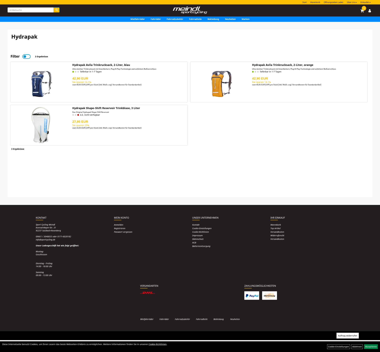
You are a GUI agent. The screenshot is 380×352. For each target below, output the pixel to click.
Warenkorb (315, 2)
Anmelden (118, 224)
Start (304, 2)
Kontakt (196, 224)
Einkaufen (364, 2)
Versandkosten (277, 231)
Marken (246, 19)
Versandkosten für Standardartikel (127, 84)
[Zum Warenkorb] (362, 11)
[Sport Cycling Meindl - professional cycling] (190, 10)
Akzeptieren (371, 346)
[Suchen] (57, 9)
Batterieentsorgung (201, 246)
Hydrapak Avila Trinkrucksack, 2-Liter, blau (101, 65)
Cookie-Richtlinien (200, 231)
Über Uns (351, 2)
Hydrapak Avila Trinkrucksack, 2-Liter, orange (282, 65)
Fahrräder (156, 19)
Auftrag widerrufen (347, 335)
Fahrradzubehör (175, 19)
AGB (194, 242)
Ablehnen (357, 346)
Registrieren (119, 228)
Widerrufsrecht (277, 235)
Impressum (197, 235)
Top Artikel (275, 228)
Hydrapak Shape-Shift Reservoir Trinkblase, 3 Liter (106, 108)
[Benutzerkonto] (369, 10)
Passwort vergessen (123, 231)
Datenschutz (198, 239)
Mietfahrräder (137, 19)
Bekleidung (213, 19)
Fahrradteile (195, 19)
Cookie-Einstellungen (202, 228)
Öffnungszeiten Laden (333, 2)
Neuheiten (230, 19)
